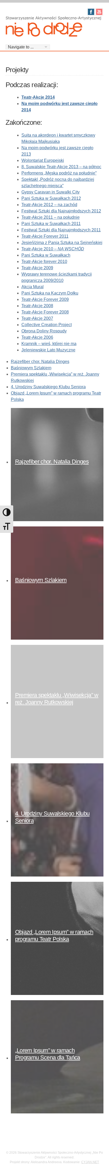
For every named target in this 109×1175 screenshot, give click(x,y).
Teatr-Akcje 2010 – (52, 249)
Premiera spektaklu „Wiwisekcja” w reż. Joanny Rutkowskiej (56, 698)
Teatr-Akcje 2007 (37, 318)
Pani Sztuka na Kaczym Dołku (49, 293)
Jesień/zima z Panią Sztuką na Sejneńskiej (61, 242)
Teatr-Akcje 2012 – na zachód (49, 204)
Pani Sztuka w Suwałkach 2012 (51, 198)
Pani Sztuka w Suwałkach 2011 (51, 223)
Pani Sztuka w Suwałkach (45, 255)
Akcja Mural (32, 287)
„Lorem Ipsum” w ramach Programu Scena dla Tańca (47, 1054)
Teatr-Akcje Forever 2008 (45, 312)
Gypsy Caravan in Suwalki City (50, 192)
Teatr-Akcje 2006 (37, 337)
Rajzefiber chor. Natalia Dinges (40, 361)
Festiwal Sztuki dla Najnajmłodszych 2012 (61, 211)
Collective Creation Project (46, 324)
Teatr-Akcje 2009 (37, 268)
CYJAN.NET (90, 1162)
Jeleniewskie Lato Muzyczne (48, 350)
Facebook (91, 12)
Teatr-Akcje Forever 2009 (45, 299)
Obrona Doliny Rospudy (44, 331)
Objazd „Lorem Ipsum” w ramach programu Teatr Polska (54, 935)
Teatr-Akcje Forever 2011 (45, 236)
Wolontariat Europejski (42, 160)
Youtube (99, 12)
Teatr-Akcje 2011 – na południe (50, 217)
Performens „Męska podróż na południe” (59, 173)
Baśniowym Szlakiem (31, 368)
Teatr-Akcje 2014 (38, 97)
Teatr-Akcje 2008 (37, 305)
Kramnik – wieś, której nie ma (48, 343)
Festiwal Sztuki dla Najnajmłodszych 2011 (61, 230)
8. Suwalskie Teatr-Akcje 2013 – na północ (61, 167)
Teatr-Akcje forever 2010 (44, 261)
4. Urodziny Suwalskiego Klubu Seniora (48, 387)
